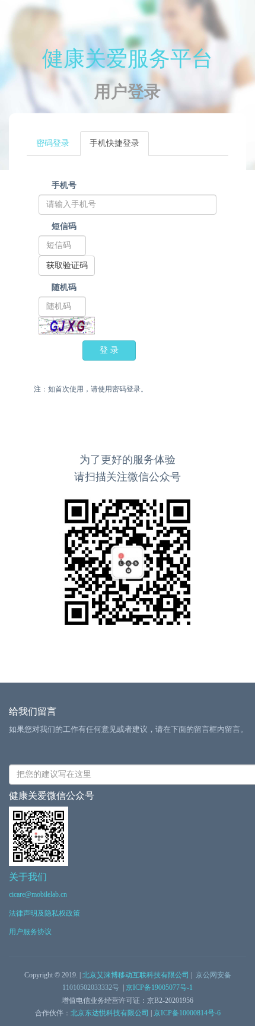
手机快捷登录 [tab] (114, 143)
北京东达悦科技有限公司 (110, 1013)
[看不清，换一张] (67, 325)
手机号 (64, 185)
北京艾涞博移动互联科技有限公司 (135, 975)
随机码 (64, 287)
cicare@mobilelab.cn (38, 894)
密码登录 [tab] (52, 143)
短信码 (64, 226)
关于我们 (28, 877)
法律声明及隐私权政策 (44, 913)
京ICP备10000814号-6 (187, 1013)
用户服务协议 (30, 932)
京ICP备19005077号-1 (159, 987)
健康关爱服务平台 (127, 59)
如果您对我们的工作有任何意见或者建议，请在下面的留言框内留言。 (128, 729)
